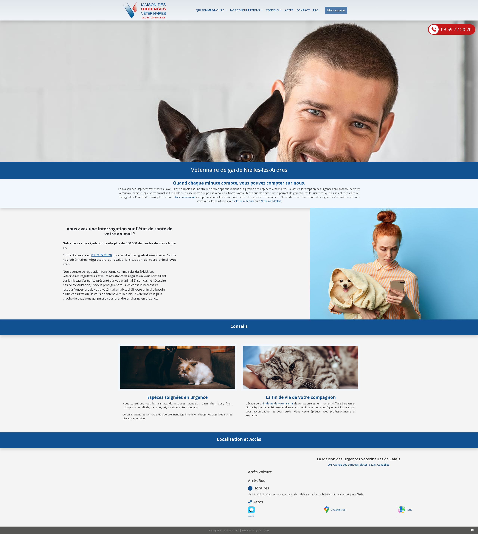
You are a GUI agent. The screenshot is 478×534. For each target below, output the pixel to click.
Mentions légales (251, 530)
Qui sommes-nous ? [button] (210, 10)
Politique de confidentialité (224, 530)
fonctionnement (185, 197)
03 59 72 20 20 (456, 29)
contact (303, 10)
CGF (267, 530)
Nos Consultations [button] (245, 10)
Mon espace (336, 10)
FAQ (316, 10)
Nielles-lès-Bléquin (243, 201)
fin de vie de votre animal (277, 403)
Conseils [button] (272, 10)
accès (289, 10)
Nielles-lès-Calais (271, 201)
